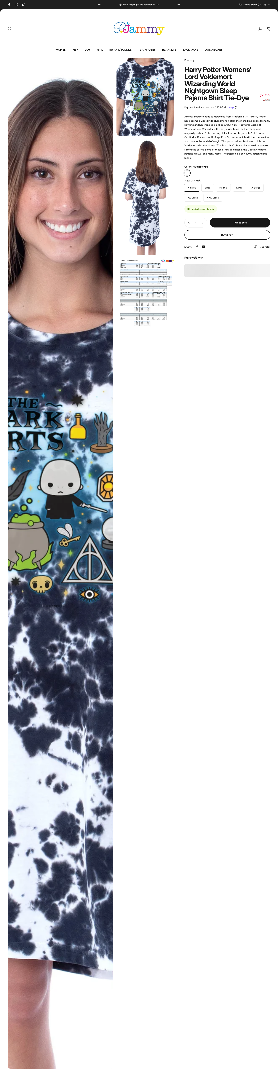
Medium (223, 187)
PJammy (189, 60)
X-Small (192, 187)
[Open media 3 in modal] (145, 197)
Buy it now (227, 234)
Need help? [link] (264, 246)
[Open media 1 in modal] (60, 563)
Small (207, 187)
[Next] (178, 4)
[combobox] (254, 4)
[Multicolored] (187, 173)
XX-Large (193, 197)
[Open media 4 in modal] (145, 294)
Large (239, 187)
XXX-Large (213, 197)
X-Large (255, 187)
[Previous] (99, 4)
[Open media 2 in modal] (145, 97)
